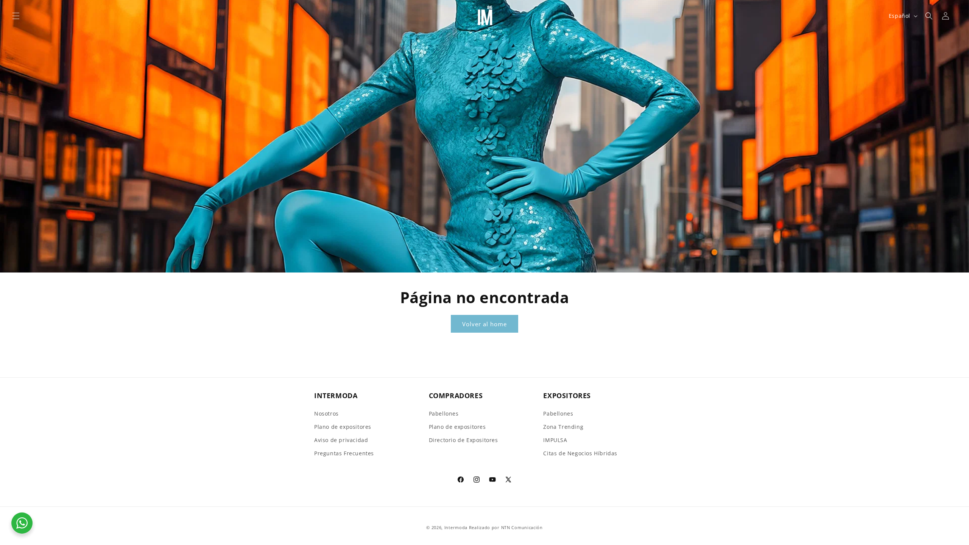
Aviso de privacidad (341, 440)
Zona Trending (563, 426)
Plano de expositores (342, 426)
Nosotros (326, 413)
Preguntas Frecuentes (344, 453)
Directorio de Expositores (463, 440)
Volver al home (484, 324)
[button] (16, 16)
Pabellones (444, 413)
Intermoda (455, 527)
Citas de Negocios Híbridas (580, 453)
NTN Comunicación (522, 527)
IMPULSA (555, 440)
